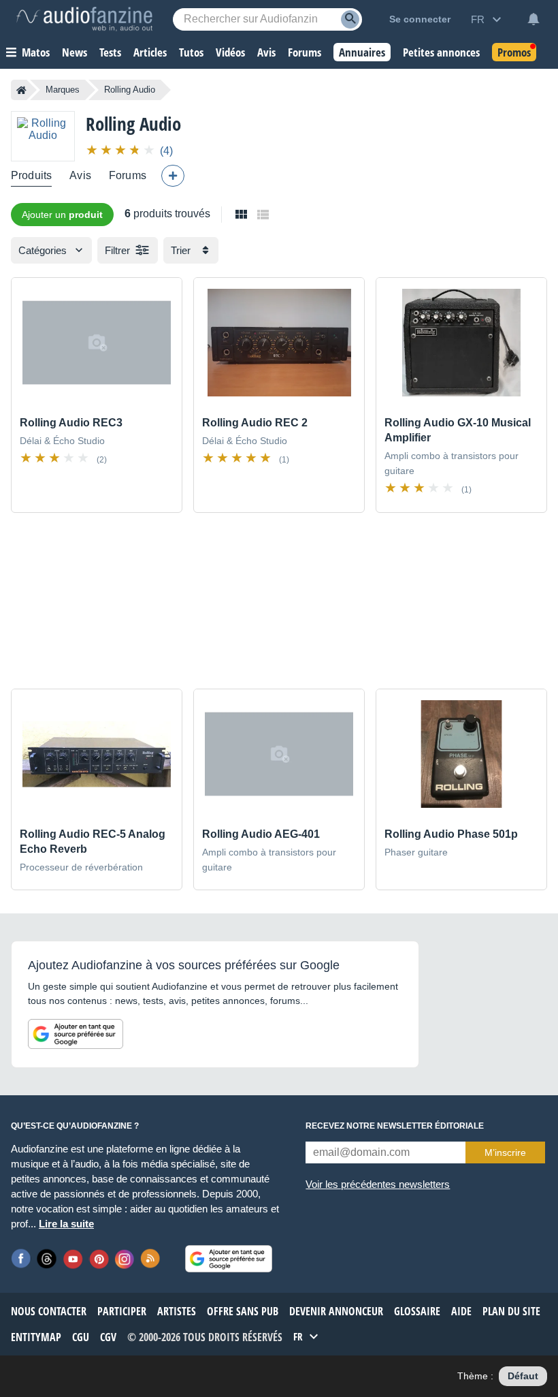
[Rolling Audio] (43, 136)
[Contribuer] (172, 176)
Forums (127, 175)
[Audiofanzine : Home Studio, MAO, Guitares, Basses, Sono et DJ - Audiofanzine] (84, 19)
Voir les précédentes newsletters (378, 1184)
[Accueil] (21, 90)
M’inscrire (505, 1152)
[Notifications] (533, 19)
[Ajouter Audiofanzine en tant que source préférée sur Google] (75, 1034)
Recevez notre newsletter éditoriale (395, 1126)
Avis (80, 175)
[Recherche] (350, 19)
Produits (31, 175)
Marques (63, 89)
